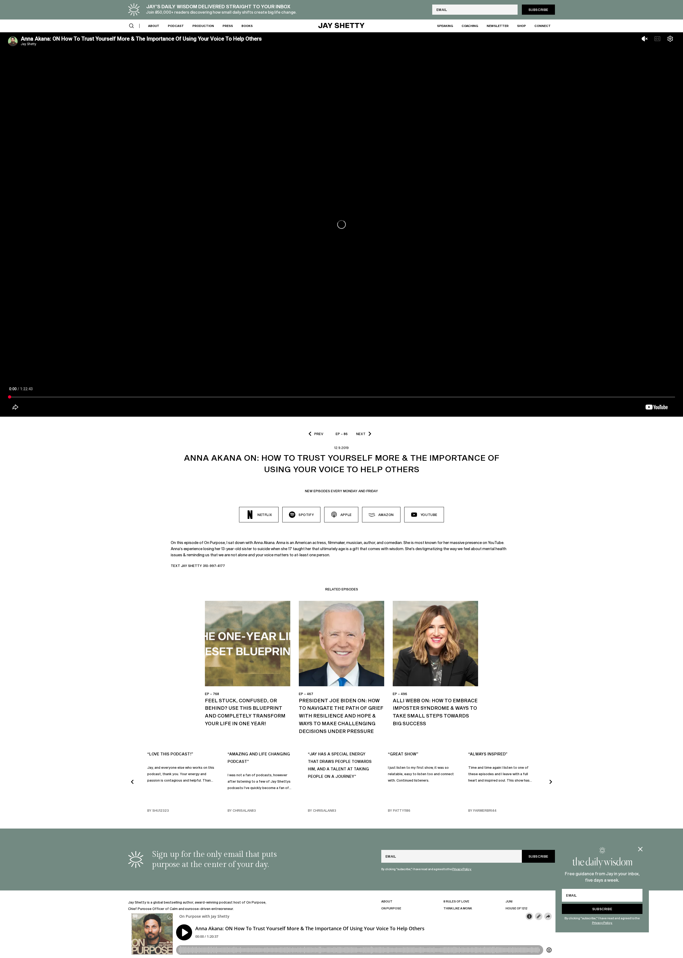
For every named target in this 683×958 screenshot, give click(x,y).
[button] (131, 26)
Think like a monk (457, 908)
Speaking (445, 25)
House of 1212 (516, 908)
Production (203, 25)
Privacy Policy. (602, 922)
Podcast (176, 25)
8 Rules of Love (456, 901)
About (153, 25)
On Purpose (391, 908)
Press (228, 25)
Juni (509, 901)
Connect (542, 25)
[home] (341, 26)
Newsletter (498, 25)
